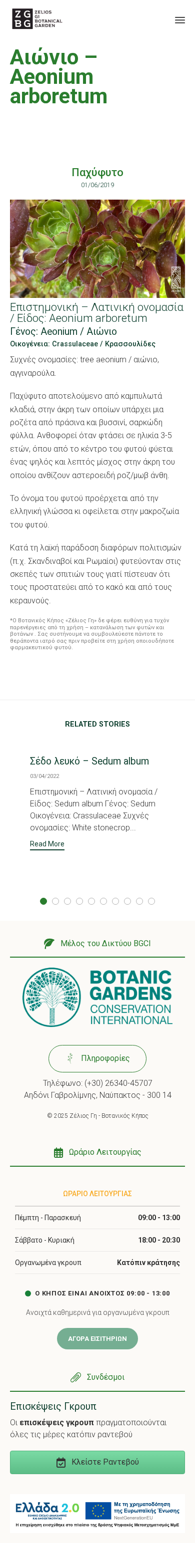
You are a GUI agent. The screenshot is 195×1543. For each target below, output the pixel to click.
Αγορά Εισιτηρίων (97, 1338)
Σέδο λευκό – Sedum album (89, 761)
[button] (47, 845)
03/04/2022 (44, 776)
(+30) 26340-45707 (118, 1083)
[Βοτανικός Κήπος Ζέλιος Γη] (37, 18)
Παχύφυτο (98, 172)
